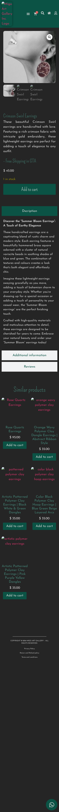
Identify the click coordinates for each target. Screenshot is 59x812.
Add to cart (29, 189)
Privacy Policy (29, 649)
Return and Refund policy (29, 653)
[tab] (29, 211)
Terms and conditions (30, 657)
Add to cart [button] (14, 445)
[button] (49, 37)
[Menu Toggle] (28, 13)
